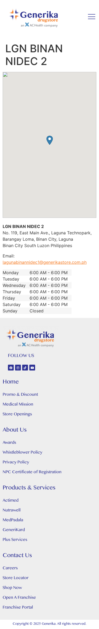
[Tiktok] (25, 367)
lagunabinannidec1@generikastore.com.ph (45, 262)
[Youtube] (32, 367)
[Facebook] (11, 367)
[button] (49, 140)
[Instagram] (18, 367)
